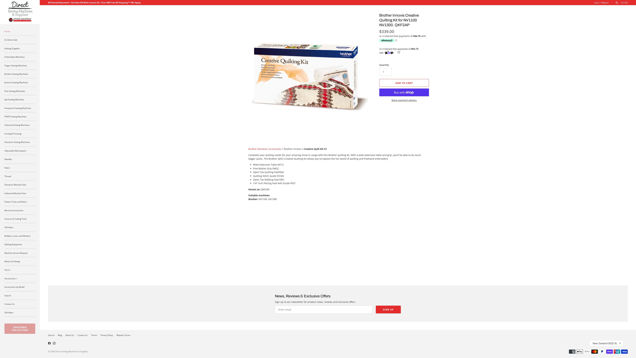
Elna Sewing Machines (14, 91)
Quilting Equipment (13, 244)
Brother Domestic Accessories (264, 148)
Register (605, 2)
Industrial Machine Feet (15, 193)
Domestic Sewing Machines (17, 142)
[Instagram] (54, 343)
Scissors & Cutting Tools (15, 218)
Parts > (7, 269)
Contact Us (9, 304)
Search (7, 295)
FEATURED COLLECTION (20, 329)
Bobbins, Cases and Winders (17, 236)
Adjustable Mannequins (15, 150)
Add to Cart (404, 83)
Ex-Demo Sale (10, 39)
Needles (8, 159)
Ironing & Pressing (12, 133)
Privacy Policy (107, 335)
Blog (60, 335)
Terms (94, 335)
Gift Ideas (8, 227)
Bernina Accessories (13, 210)
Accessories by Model (14, 287)
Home (7, 31)
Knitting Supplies (12, 48)
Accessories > (10, 278)
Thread (7, 176)
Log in (597, 2)
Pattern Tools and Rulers (15, 201)
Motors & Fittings (12, 261)
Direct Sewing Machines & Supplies (71, 351)
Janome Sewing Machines (16, 82)
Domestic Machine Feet (15, 184)
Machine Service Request (16, 253)
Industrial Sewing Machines (17, 125)
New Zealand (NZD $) (605, 343)
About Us (70, 335)
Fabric (7, 167)
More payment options (404, 100)
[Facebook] (49, 343)
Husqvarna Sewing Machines (17, 108)
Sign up (388, 309)
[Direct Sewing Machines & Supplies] (20, 12)
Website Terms (123, 335)
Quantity (384, 64)
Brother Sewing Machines (16, 74)
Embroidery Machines (14, 57)
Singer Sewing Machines (15, 65)
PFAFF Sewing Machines (15, 116)
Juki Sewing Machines (14, 99)
